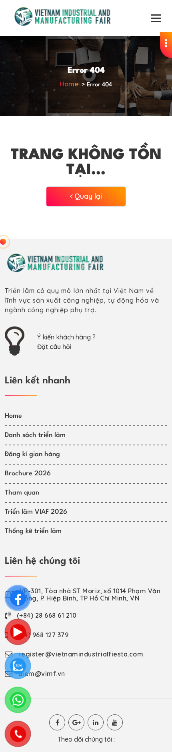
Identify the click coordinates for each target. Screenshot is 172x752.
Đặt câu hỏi (54, 347)
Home (69, 84)
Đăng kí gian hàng (32, 454)
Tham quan (22, 492)
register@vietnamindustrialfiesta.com (80, 654)
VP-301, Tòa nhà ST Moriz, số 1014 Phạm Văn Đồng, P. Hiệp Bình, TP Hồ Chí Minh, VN (90, 594)
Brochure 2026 (28, 473)
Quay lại (87, 196)
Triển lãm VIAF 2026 (36, 512)
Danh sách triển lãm (35, 435)
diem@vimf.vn (41, 673)
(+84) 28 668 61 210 (46, 615)
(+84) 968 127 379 (41, 634)
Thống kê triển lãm (33, 531)
